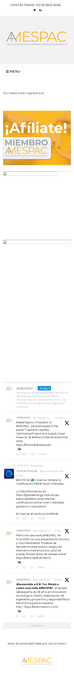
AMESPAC (23, 417)
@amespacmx (41, 417)
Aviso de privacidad (21, 643)
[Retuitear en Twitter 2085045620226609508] (25, 567)
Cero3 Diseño (57, 643)
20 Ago (58, 417)
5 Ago (57, 530)
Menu (15, 72)
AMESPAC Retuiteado (30, 465)
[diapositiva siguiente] (65, 308)
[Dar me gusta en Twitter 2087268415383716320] (33, 518)
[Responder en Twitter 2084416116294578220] (18, 616)
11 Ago (20, 475)
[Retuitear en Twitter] (14, 465)
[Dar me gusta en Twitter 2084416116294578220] (32, 616)
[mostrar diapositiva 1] (60, 370)
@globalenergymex (51, 470)
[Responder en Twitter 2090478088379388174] (18, 454)
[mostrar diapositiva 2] (63, 370)
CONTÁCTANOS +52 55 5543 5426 (35, 5)
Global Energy (27, 470)
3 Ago (57, 579)
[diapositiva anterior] (9, 308)
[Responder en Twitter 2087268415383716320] (18, 518)
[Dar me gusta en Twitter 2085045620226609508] (32, 567)
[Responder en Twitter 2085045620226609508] (18, 567)
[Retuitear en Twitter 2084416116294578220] (25, 616)
